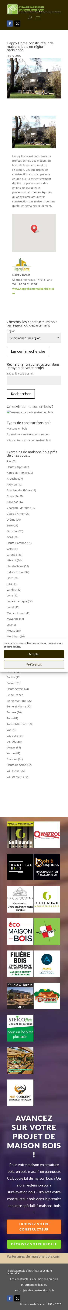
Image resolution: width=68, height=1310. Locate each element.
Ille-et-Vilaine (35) (18, 566)
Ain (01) (11, 461)
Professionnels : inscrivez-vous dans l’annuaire (30, 1272)
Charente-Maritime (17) (21, 508)
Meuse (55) (14, 630)
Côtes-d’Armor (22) (18, 513)
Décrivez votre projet (34, 1244)
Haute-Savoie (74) (18, 689)
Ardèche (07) (15, 478)
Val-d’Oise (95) (16, 771)
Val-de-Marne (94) (18, 776)
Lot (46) (11, 624)
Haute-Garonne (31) (19, 543)
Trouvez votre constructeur (34, 1226)
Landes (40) (14, 589)
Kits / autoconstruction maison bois (29, 440)
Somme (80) (14, 712)
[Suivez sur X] (17, 23)
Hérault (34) (14, 560)
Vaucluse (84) (15, 735)
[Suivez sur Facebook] (10, 23)
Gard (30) (12, 537)
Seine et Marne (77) (19, 706)
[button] (35, 228)
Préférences (34, 664)
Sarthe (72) (13, 677)
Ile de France (15, 695)
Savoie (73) (13, 683)
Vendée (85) (14, 741)
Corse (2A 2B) (15, 496)
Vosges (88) (14, 747)
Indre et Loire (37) (18, 572)
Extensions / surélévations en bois (28, 434)
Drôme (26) (14, 519)
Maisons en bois (17, 428)
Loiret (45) (13, 607)
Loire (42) (12, 595)
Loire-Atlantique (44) (19, 601)
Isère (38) (12, 578)
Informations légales (34, 1284)
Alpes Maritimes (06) (20, 472)
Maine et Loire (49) (18, 613)
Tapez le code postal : (20, 373)
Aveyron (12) (14, 484)
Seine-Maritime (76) (19, 701)
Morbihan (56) (16, 636)
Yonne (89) (13, 753)
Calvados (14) (15, 502)
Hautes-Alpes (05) (18, 467)
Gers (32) (12, 549)
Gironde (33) (14, 554)
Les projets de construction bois (34, 1290)
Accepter (34, 654)
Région (11, 331)
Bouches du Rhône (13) (21, 490)
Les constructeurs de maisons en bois (34, 1279)
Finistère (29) (15, 531)
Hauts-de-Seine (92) (19, 765)
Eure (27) (12, 525)
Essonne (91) (15, 759)
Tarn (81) (12, 718)
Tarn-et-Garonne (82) (20, 724)
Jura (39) (12, 584)
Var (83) (11, 730)
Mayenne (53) (15, 619)
